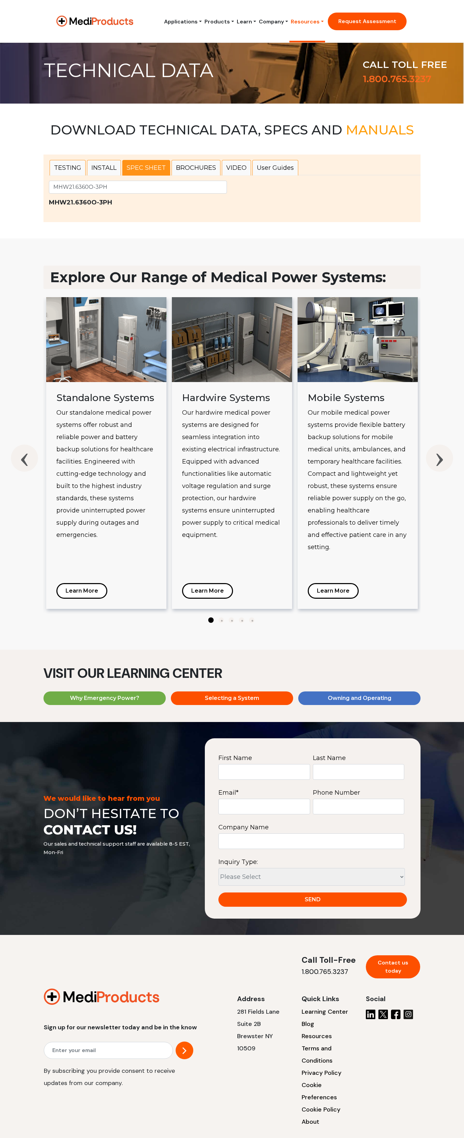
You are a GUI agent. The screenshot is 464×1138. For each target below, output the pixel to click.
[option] (106, 453)
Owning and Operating (359, 698)
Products (217, 21)
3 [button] (231, 620)
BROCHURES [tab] (196, 167)
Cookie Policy (321, 1109)
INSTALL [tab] (104, 167)
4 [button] (241, 620)
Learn (244, 21)
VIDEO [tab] (236, 167)
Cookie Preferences (319, 1091)
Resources (305, 21)
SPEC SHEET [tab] (146, 167)
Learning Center (325, 1012)
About (310, 1122)
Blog (308, 1024)
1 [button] (211, 620)
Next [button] (439, 458)
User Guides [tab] (275, 167)
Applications (181, 21)
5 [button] (251, 620)
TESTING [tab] (67, 167)
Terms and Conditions (317, 1054)
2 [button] (221, 620)
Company (271, 21)
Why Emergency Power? (104, 698)
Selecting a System (232, 698)
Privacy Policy (321, 1073)
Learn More (82, 591)
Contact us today (393, 966)
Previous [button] (24, 458)
